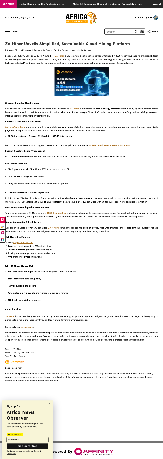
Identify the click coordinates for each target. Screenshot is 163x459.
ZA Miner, (59, 56)
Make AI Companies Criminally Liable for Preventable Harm (108, 4)
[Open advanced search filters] (142, 31)
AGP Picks (8, 4)
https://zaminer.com (23, 242)
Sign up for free (27, 446)
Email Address (15, 434)
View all (157, 4)
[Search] (136, 31)
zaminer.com (27, 327)
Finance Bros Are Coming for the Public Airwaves (35, 4)
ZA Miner (74, 108)
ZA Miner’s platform (15, 127)
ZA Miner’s (53, 228)
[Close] (50, 403)
